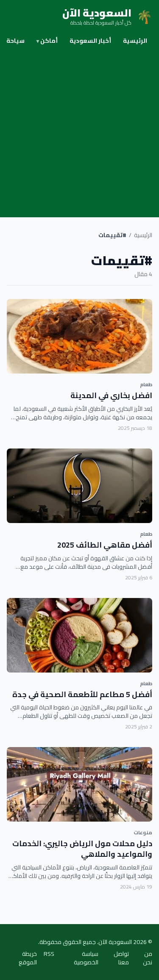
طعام (146, 384)
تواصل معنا (121, 958)
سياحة (15, 40)
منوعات (143, 832)
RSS (49, 954)
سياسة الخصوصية (86, 958)
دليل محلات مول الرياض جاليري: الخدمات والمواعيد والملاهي (82, 848)
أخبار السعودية (90, 40)
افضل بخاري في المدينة (111, 395)
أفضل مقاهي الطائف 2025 (104, 545)
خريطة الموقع (28, 958)
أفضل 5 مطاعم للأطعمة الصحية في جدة (82, 694)
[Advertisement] (79, 133)
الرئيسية (135, 40)
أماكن (47, 40)
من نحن (147, 958)
